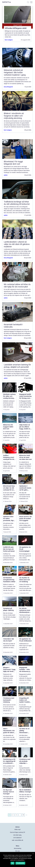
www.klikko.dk (19, 840)
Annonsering (17, 848)
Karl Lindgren (9, 40)
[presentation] (4, 17)
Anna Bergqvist (8, 87)
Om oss (17, 851)
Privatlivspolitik (20, 863)
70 (23, 815)
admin (5, 175)
